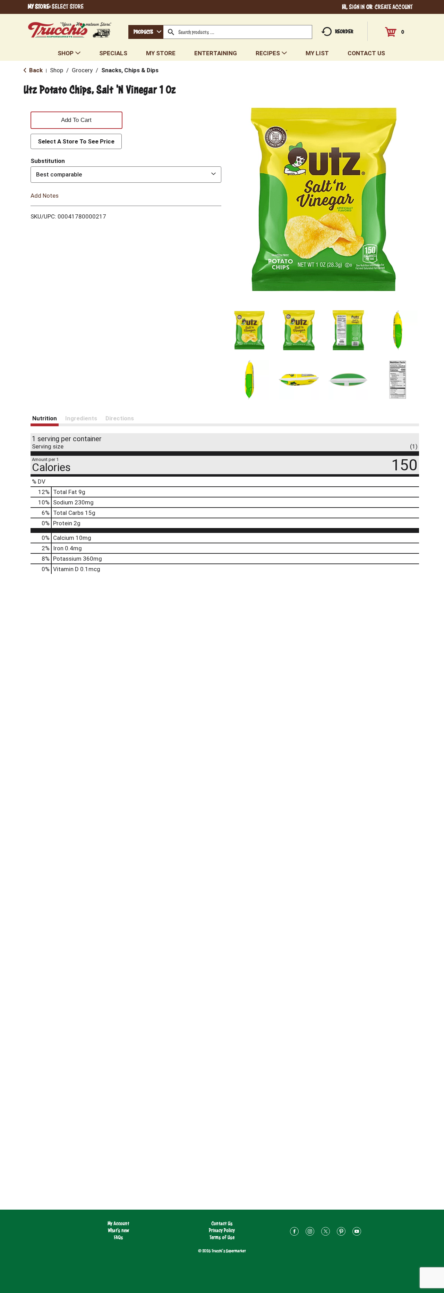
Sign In (357, 6)
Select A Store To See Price (76, 141)
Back (35, 70)
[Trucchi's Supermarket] (69, 28)
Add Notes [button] (45, 195)
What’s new (118, 1230)
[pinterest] (341, 1232)
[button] (249, 330)
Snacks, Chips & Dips (130, 70)
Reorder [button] (344, 31)
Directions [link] (119, 418)
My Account (118, 1223)
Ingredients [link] (81, 418)
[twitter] (325, 1232)
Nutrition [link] (44, 418)
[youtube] (356, 1232)
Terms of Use (222, 1237)
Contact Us (222, 1223)
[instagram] (310, 1232)
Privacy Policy (222, 1230)
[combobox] (145, 32)
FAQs (118, 1237)
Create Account (394, 6)
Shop (56, 70)
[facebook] (294, 1232)
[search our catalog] (171, 32)
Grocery (82, 70)
